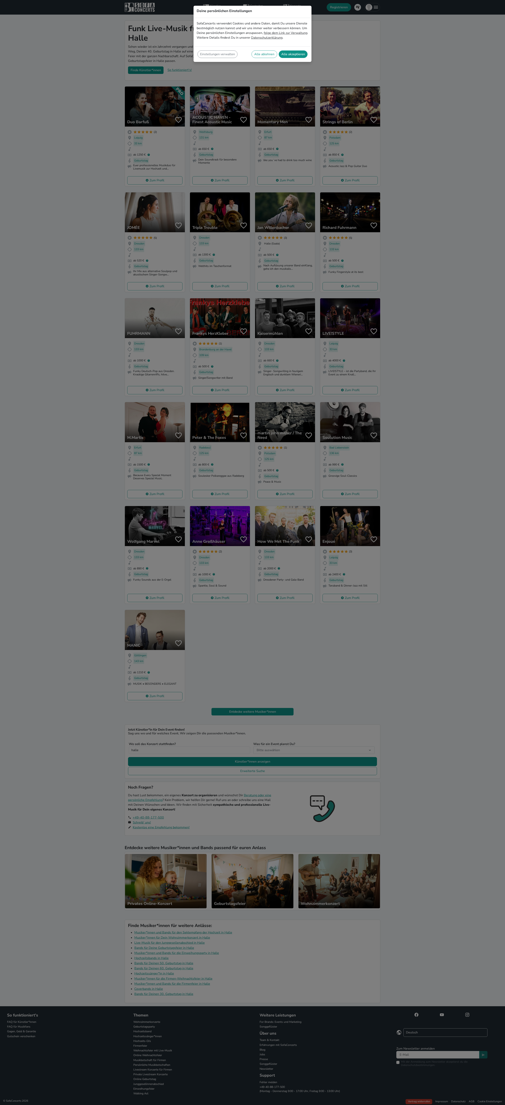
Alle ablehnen (264, 54)
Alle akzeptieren (293, 54)
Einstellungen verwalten (217, 54)
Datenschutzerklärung (266, 37)
